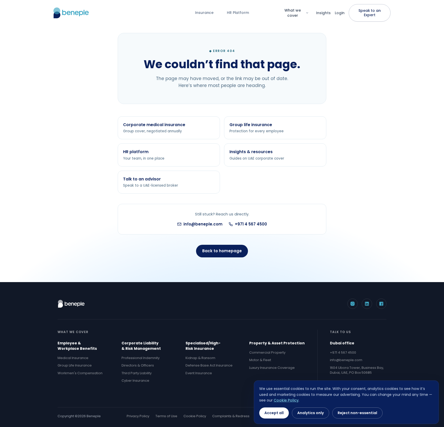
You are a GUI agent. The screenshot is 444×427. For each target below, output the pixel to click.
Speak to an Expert (369, 13)
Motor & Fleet (260, 360)
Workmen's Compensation (80, 373)
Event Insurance (199, 373)
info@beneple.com (203, 224)
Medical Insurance (73, 357)
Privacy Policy (138, 416)
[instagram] (352, 304)
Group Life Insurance (75, 365)
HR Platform (238, 12)
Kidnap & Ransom (200, 357)
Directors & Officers (138, 365)
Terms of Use (166, 416)
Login (340, 12)
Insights (323, 12)
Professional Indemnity (141, 357)
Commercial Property (267, 352)
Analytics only (310, 412)
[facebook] (381, 304)
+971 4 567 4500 (251, 224)
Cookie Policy (194, 416)
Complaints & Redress (230, 416)
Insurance (204, 12)
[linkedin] (367, 304)
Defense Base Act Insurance (209, 365)
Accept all (274, 412)
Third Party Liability (137, 373)
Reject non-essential (357, 412)
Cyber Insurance (135, 380)
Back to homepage (222, 251)
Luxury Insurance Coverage (272, 367)
